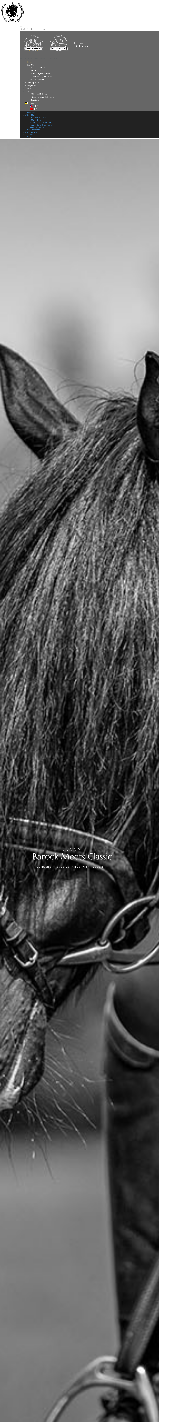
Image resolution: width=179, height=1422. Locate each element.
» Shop (28, 91)
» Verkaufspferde (32, 82)
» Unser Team (35, 71)
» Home (28, 62)
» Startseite (30, 112)
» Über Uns (29, 65)
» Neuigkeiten (30, 85)
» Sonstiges (34, 100)
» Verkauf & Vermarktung (40, 74)
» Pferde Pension (37, 79)
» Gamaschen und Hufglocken (42, 97)
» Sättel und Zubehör (38, 94)
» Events (28, 88)
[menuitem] (29, 103)
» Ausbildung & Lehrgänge (41, 76)
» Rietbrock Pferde (38, 68)
